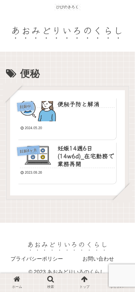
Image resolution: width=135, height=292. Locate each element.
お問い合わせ (98, 259)
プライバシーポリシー (36, 259)
